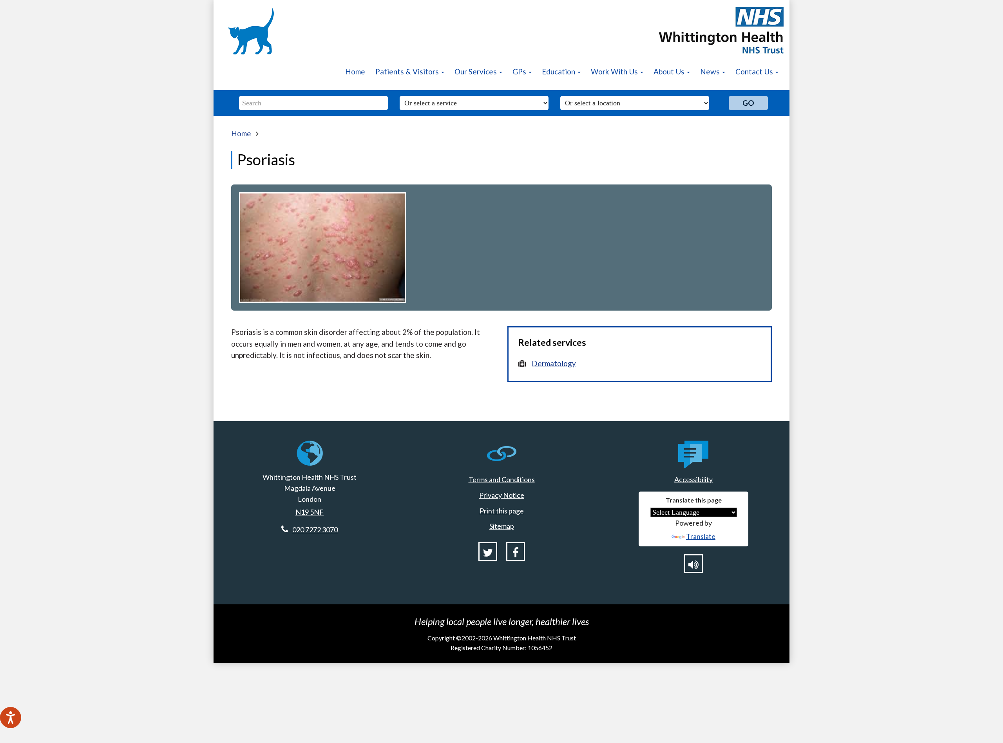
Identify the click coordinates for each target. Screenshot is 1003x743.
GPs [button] (520, 71)
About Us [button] (670, 71)
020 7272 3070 (315, 529)
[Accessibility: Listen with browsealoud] (693, 563)
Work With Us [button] (615, 71)
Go (748, 102)
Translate (700, 536)
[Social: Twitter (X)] (487, 551)
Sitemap (501, 526)
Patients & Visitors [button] (407, 71)
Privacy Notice (501, 495)
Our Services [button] (476, 71)
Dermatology (554, 363)
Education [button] (559, 71)
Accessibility (693, 479)
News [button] (710, 71)
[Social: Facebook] (515, 551)
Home (355, 71)
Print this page (502, 510)
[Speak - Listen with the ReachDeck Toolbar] (10, 717)
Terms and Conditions (502, 479)
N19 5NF (309, 512)
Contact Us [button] (755, 71)
